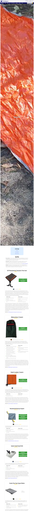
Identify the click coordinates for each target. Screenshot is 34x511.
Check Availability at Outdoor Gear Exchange (23, 454)
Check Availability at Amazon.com (23, 329)
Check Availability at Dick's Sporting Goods (23, 418)
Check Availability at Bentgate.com (23, 328)
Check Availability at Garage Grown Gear (23, 379)
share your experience (25, 263)
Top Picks (17, 250)
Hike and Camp (13, 4)
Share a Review (17, 253)
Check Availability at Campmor (22, 456)
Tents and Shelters (17, 4)
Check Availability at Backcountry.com (23, 281)
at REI (23, 279)
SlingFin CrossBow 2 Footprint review (12, 403)
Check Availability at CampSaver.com (23, 452)
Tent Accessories (20, 4)
